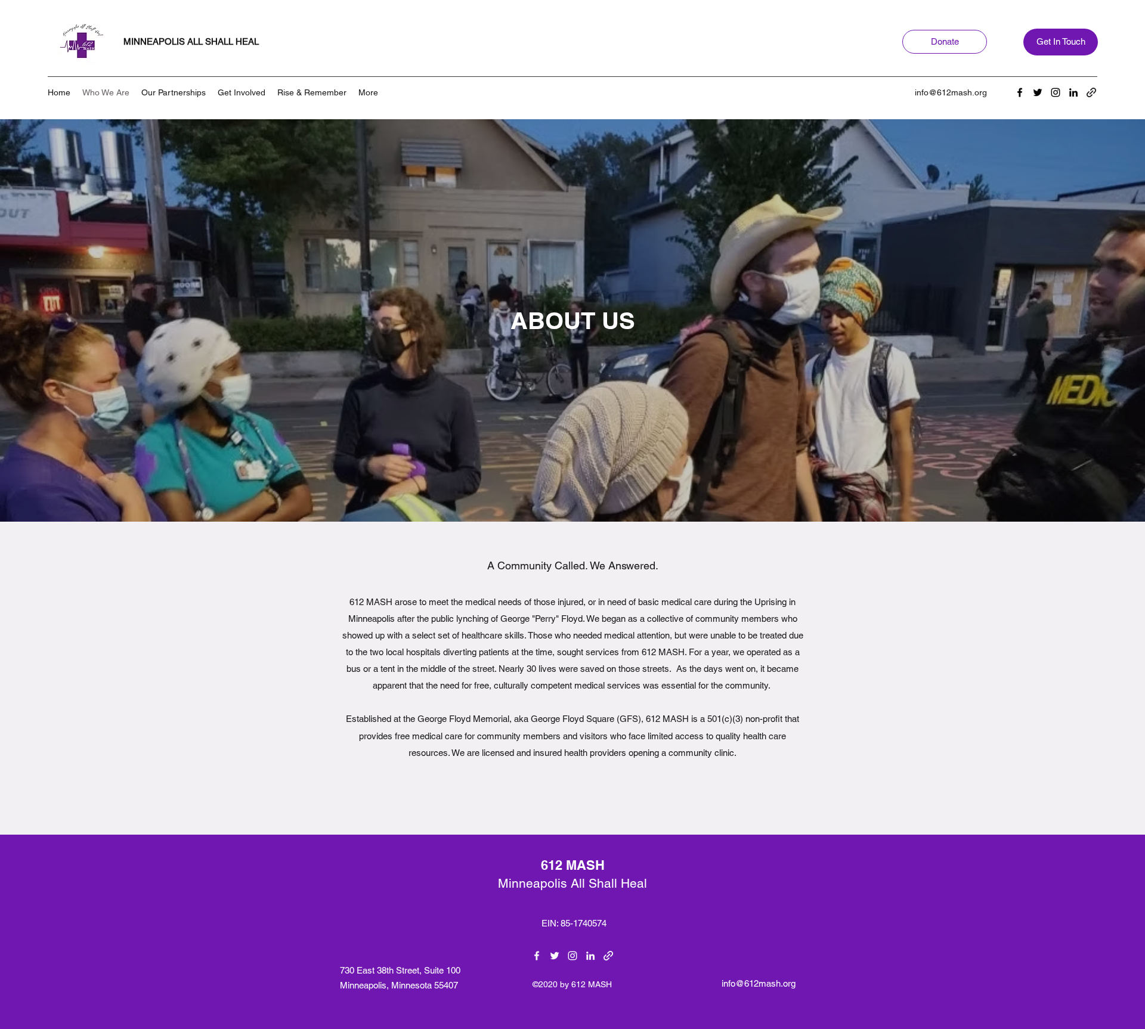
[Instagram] (1056, 92)
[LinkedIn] (1073, 92)
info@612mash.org (951, 92)
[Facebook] (1020, 92)
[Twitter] (1038, 92)
